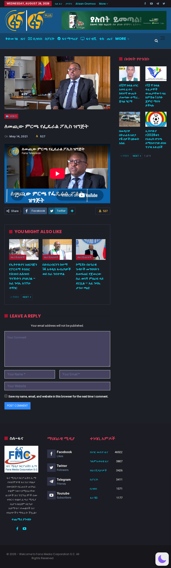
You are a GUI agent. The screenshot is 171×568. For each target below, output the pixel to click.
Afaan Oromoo (85, 4)
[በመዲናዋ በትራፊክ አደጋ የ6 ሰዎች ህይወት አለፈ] (129, 119)
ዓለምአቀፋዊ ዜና (99, 461)
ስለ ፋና (58, 4)
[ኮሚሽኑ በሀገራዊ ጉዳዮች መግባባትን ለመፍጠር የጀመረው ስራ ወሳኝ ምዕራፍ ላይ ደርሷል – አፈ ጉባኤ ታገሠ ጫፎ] (90, 249)
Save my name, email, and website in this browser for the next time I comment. (58, 396)
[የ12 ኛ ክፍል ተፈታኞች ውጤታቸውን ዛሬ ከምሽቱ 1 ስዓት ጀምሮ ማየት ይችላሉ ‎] (156, 73)
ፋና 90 (93, 497)
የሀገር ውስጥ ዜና (99, 452)
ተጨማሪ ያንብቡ (21, 519)
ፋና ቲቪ (91, 38)
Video (13, 116)
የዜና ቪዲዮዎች (18, 257)
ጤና (109, 38)
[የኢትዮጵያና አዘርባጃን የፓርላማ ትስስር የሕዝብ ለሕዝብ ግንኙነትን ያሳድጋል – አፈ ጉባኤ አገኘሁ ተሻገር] (24, 249)
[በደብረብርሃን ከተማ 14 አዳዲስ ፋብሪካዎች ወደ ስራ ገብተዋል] (57, 249)
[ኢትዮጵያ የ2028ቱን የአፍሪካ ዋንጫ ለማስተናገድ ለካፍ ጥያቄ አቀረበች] (156, 119)
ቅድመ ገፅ (11, 38)
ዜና (23, 38)
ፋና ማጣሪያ (70, 38)
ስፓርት (50, 38)
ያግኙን (68, 4)
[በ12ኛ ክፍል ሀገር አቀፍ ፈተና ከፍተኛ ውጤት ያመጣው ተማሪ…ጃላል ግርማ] (129, 73)
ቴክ (101, 38)
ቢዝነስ (37, 38)
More (102, 4)
